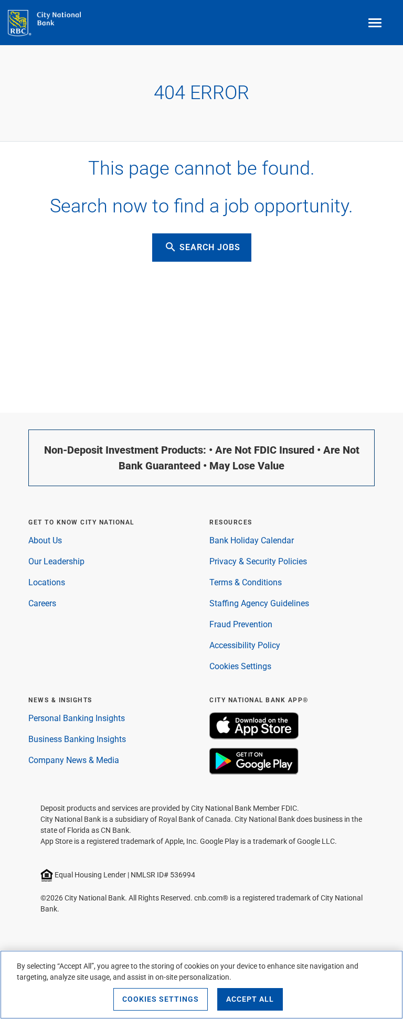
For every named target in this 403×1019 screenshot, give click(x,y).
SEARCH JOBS (202, 247)
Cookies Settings (240, 666)
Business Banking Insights (77, 739)
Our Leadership (56, 561)
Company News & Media (73, 760)
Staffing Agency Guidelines (259, 603)
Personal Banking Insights (76, 718)
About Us (45, 540)
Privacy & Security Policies (258, 561)
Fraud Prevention (240, 624)
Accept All (250, 999)
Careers (42, 603)
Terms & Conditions (245, 582)
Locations (46, 582)
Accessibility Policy (244, 645)
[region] (201, 984)
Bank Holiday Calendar (251, 540)
